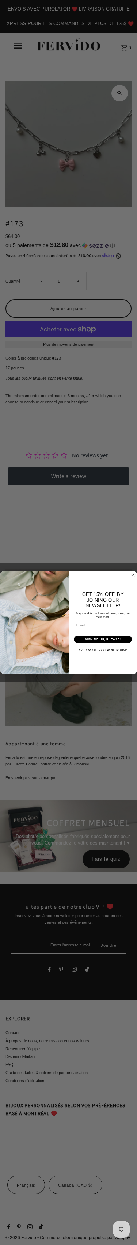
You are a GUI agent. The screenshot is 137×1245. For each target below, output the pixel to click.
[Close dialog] (133, 575)
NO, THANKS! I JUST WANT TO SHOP (103, 650)
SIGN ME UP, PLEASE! (102, 639)
